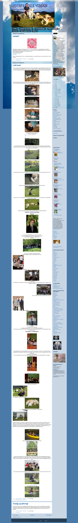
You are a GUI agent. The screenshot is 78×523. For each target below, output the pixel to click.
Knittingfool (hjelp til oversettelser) (58, 319)
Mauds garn (55, 269)
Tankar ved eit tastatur (57, 163)
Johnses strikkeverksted (56, 315)
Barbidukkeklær (55, 295)
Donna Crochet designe (56, 305)
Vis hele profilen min (56, 64)
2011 (55, 85)
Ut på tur (15, 31)
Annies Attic (55, 252)
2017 (55, 80)
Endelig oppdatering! (20, 504)
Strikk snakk (55, 235)
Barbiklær (54, 296)
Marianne (28, 49)
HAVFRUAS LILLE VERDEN (29, 5)
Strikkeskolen (55, 284)
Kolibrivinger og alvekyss (17, 53)
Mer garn (54, 270)
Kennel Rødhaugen (40, 28)
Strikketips (54, 126)
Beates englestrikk (56, 166)
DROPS (54, 306)
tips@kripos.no (62, 370)
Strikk (15, 28)
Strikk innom (55, 276)
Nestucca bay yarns (56, 271)
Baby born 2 (55, 294)
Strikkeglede (55, 277)
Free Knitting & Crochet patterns (58, 308)
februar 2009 (57, 104)
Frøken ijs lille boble (57, 194)
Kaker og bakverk (25, 31)
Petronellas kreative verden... (58, 185)
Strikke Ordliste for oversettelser (58, 288)
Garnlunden (55, 260)
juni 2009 (56, 99)
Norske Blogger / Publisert (58, 215)
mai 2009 (56, 100)
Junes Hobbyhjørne (57, 203)
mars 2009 (56, 103)
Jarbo (54, 314)
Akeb (54, 251)
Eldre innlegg (48, 515)
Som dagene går (18, 60)
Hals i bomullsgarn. (60, 152)
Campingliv (55, 111)
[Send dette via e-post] (29, 58)
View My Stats (55, 133)
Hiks (54, 161)
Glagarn (54, 261)
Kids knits (54, 267)
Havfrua (59, 37)
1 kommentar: (25, 58)
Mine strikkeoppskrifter (56, 119)
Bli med (54, 246)
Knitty (54, 321)
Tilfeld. (61, 246)
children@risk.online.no (56, 368)
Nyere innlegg (15, 515)
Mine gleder (15, 54)
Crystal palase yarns (56, 304)
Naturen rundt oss (52, 28)
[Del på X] (31, 58)
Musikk (54, 120)
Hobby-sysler (55, 113)
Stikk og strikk (55, 275)
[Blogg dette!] (30, 58)
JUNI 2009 (17, 65)
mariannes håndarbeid (57, 172)
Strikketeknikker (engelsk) (57, 332)
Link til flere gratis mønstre (57, 322)
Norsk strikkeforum (56, 233)
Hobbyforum (55, 232)
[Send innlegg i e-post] (28, 58)
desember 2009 (57, 89)
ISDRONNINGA (56, 188)
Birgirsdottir (55, 253)
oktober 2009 (57, 91)
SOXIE (54, 330)
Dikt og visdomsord (56, 112)
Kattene (35, 31)
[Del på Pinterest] (33, 58)
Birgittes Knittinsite (56, 298)
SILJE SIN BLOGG (56, 200)
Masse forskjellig (55, 326)
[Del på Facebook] (32, 58)
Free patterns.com (55, 312)
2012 (55, 84)
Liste (56, 246)
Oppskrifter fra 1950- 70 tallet (57, 327)
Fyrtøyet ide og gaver (56, 257)
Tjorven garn (55, 278)
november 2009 (57, 90)
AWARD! (16, 36)
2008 (55, 107)
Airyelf (40, 520)
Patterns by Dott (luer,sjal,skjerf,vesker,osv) (57, 329)
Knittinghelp (55, 320)
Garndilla (54, 259)
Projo (54, 234)
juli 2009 (56, 98)
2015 (55, 81)
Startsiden (32, 515)
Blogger (46, 520)
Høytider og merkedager (26, 28)
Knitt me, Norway (55, 268)
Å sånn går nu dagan (56, 128)
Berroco (54, 297)
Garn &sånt (55, 258)
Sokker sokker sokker (57, 149)
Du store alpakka (55, 307)
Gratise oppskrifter (56, 313)
